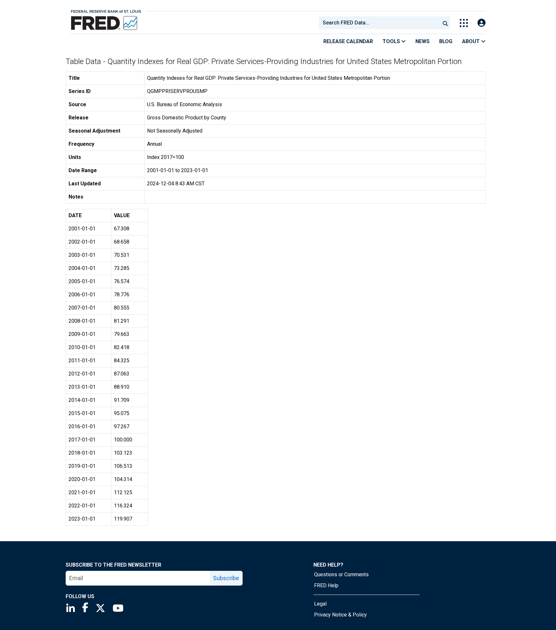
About (471, 41)
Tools (392, 41)
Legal (320, 604)
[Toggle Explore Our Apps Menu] (464, 23)
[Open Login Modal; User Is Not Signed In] (481, 23)
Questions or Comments (341, 574)
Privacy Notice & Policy (340, 615)
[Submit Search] (445, 22)
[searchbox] (380, 22)
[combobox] (379, 22)
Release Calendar (348, 41)
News (422, 41)
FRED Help (326, 585)
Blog (445, 41)
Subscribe (226, 578)
